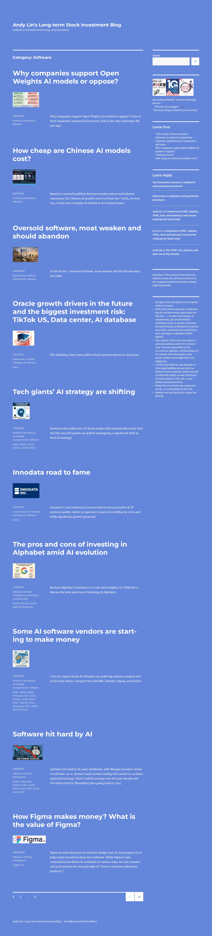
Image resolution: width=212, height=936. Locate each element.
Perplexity (27, 607)
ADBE (16, 781)
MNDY (31, 785)
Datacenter (19, 359)
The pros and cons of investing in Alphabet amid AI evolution (70, 548)
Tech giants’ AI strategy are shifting (74, 392)
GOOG (30, 444)
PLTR (36, 788)
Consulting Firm (21, 511)
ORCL (16, 367)
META (25, 447)
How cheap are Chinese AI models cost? (176, 158)
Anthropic (18, 695)
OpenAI (17, 607)
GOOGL (17, 447)
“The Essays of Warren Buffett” (172, 134)
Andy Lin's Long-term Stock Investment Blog (67, 25)
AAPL (16, 444)
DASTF (16, 785)
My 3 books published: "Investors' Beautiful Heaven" (174, 101)
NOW (23, 788)
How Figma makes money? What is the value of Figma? (74, 820)
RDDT (34, 706)
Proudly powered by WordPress (80, 921)
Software (17, 124)
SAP (15, 792)
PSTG (27, 706)
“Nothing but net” (165, 155)
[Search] (195, 61)
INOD (16, 519)
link (179, 392)
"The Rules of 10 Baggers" (167, 106)
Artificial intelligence (24, 120)
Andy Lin (157, 211)
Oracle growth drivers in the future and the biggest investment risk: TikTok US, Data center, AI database (74, 311)
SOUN (24, 709)
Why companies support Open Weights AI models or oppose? (66, 77)
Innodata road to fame (51, 472)
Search (156, 55)
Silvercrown (159, 196)
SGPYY (21, 792)
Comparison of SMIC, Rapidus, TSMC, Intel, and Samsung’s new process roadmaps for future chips (176, 215)
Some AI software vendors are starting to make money (75, 635)
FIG (26, 695)
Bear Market (19, 275)
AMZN (23, 444)
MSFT (32, 447)
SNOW (16, 709)
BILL (29, 781)
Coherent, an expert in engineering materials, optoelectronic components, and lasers (175, 141)
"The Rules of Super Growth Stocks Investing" (175, 110)
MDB (24, 699)
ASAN (23, 781)
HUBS (24, 785)
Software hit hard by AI (52, 734)
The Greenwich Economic (166, 182)
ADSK (23, 692)
